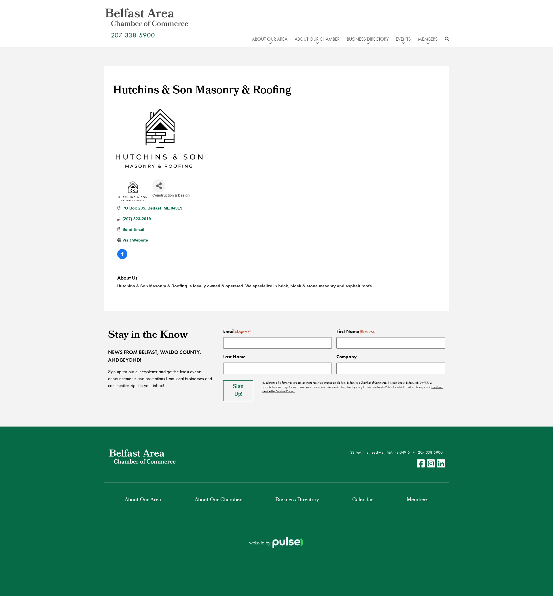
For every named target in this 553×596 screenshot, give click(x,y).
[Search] (445, 39)
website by (260, 542)
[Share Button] (158, 185)
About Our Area (143, 500)
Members (417, 500)
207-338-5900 (133, 35)
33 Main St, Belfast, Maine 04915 (380, 452)
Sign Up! (238, 390)
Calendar (362, 500)
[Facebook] (421, 464)
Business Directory (297, 500)
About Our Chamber (218, 500)
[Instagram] (431, 464)
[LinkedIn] (441, 464)
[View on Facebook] (122, 257)
